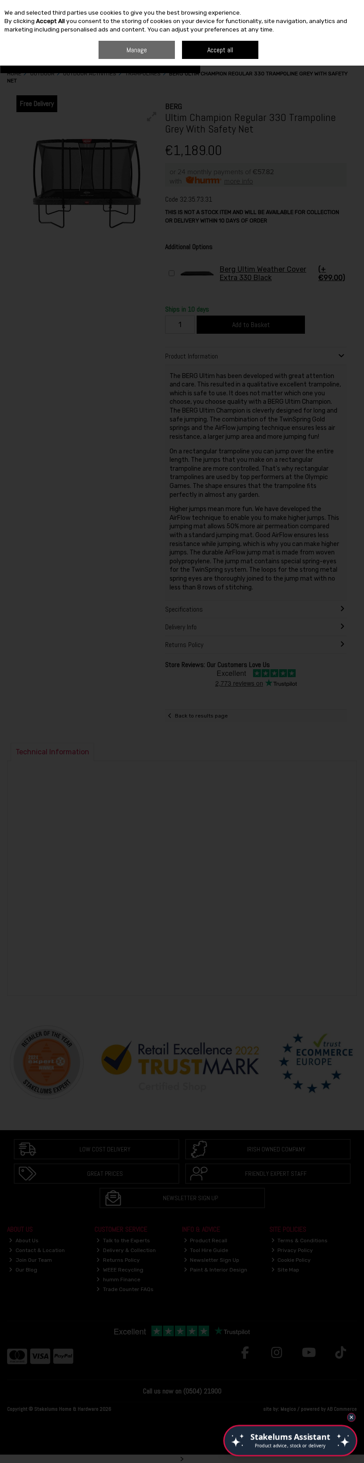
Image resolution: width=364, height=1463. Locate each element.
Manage (137, 50)
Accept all (220, 50)
